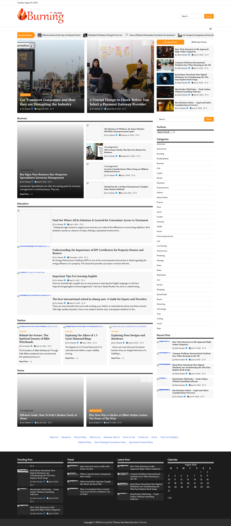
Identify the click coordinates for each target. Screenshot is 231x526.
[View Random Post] (210, 29)
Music (159, 265)
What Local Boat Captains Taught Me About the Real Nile (95, 482)
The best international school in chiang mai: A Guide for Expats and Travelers (100, 299)
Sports (159, 299)
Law (158, 241)
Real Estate (161, 275)
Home (159, 231)
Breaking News (95, 411)
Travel (159, 323)
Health (159, 226)
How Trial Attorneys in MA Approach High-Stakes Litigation (192, 50)
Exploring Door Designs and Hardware (128, 337)
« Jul (170, 497)
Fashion (22, 331)
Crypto (159, 173)
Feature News (162, 197)
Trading (160, 319)
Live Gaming (162, 246)
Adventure (161, 144)
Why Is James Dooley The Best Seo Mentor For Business (125, 151)
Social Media (162, 294)
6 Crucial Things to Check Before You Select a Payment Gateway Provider (119, 102)
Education (161, 183)
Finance (160, 202)
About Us (54, 437)
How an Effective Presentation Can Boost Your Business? (115, 35)
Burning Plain (107, 522)
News (159, 270)
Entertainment (163, 188)
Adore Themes (140, 522)
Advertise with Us (112, 437)
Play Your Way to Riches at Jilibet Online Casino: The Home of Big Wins (118, 416)
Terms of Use (129, 437)
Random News (200, 42)
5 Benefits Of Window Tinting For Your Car (68, 35)
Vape (159, 328)
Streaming (161, 304)
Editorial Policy (84, 442)
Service (160, 285)
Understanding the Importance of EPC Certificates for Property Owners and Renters (98, 251)
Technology (161, 309)
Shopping (161, 289)
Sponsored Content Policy (141, 442)
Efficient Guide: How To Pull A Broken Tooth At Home (48, 416)
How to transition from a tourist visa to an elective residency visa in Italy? (95, 491)
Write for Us (95, 437)
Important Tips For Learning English (75, 276)
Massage (160, 260)
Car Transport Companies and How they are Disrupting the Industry (172, 35)
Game (159, 212)
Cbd (158, 168)
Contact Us (143, 437)
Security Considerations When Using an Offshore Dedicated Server (126, 170)
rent (158, 280)
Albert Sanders (182, 55)
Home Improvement (165, 236)
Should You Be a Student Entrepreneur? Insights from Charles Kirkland (126, 187)
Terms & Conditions (169, 437)
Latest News (172, 42)
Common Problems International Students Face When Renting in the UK (193, 63)
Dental (159, 178)
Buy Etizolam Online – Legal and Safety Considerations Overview (193, 103)
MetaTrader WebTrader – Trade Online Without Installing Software (192, 90)
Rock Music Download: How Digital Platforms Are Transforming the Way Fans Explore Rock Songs (191, 77)
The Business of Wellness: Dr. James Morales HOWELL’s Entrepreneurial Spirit (124, 130)
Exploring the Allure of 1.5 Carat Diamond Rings (81, 337)
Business (160, 163)
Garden (160, 217)
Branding (160, 154)
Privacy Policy (80, 437)
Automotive (25, 95)
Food (159, 207)
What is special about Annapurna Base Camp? (95, 475)
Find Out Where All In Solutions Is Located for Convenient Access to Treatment (100, 220)
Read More (24, 194)
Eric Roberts (26, 109)
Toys (159, 314)
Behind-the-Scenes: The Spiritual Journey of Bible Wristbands (34, 339)
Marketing (161, 256)
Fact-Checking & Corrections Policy (110, 442)
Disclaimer (66, 437)
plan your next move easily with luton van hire (94, 467)
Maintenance (162, 251)
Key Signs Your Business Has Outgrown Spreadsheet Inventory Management (43, 176)
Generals (160, 221)
